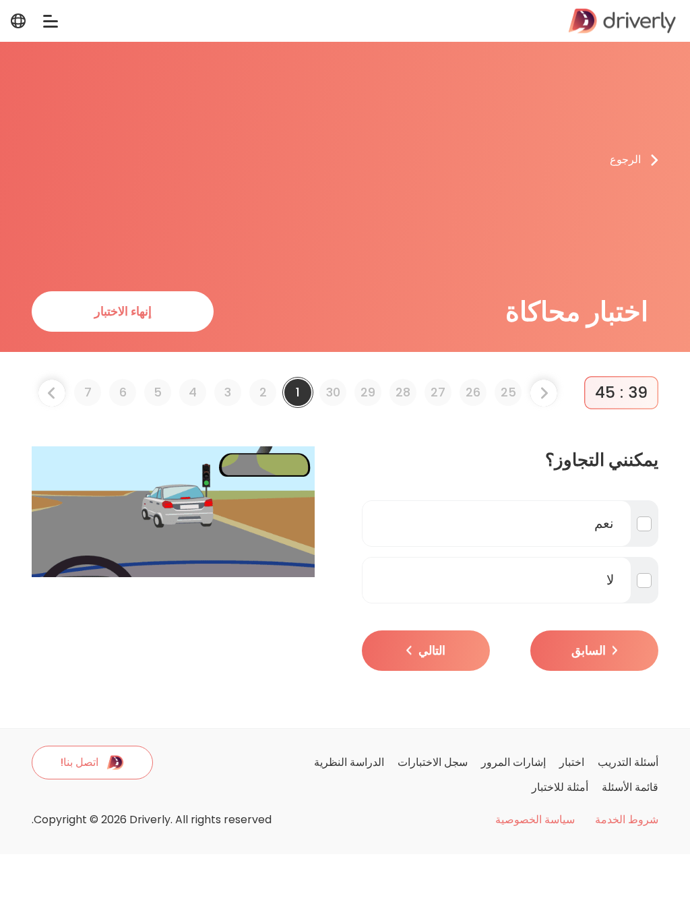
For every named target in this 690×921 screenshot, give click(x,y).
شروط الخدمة (626, 819)
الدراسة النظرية (349, 762)
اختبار (571, 762)
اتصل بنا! (79, 762)
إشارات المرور (513, 762)
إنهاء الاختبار (123, 311)
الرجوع (625, 159)
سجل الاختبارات (433, 762)
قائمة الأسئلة (630, 787)
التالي (431, 650)
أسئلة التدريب (628, 762)
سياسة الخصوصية (535, 819)
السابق (588, 650)
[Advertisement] (321, 159)
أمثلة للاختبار (560, 787)
